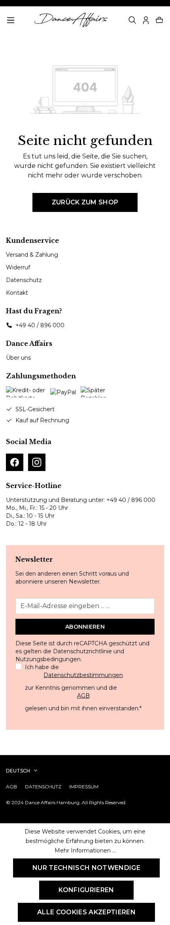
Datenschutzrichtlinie (82, 651)
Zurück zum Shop (85, 202)
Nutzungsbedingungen (48, 659)
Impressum (83, 787)
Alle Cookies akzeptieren (86, 912)
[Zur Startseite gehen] (70, 20)
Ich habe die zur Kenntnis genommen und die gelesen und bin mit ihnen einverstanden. (83, 688)
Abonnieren (85, 626)
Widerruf (18, 267)
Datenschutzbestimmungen (83, 675)
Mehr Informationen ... (85, 850)
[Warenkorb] (159, 20)
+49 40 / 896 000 (39, 325)
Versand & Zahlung (32, 254)
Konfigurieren (86, 890)
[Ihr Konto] (146, 20)
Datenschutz (24, 280)
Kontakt (17, 292)
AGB (83, 695)
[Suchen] (132, 20)
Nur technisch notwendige (86, 868)
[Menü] (10, 20)
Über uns (18, 357)
